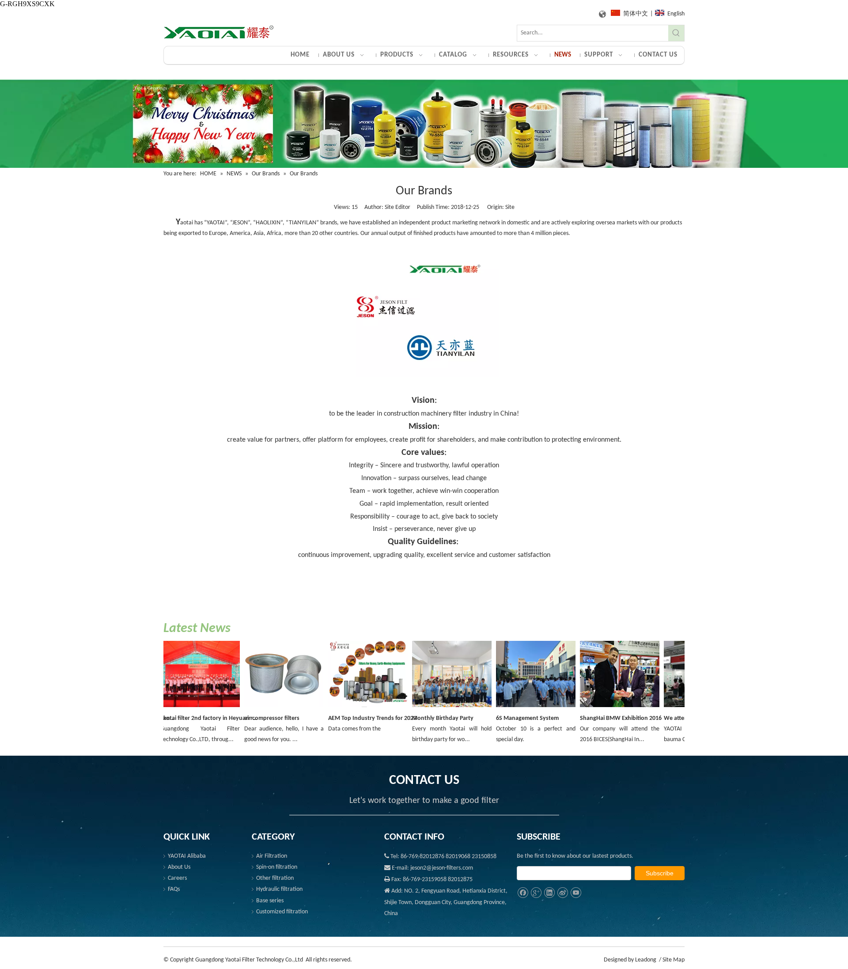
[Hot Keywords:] (676, 33)
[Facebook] (522, 892)
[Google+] (535, 892)
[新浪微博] (562, 892)
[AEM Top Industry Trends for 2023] (358, 707)
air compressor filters (262, 718)
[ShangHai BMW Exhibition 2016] (610, 707)
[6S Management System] (526, 707)
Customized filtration (282, 911)
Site (510, 207)
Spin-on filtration (276, 867)
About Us (179, 867)
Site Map (673, 960)
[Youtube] (575, 892)
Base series (270, 900)
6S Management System (517, 718)
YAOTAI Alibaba (187, 856)
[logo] (218, 32)
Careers (177, 878)
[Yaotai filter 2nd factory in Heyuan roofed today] (190, 707)
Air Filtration (271, 856)
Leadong (645, 960)
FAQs (174, 889)
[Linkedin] (549, 892)
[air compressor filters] (274, 707)
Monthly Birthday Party (433, 718)
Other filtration (275, 878)
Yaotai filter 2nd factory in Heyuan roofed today (200, 718)
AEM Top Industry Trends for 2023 (362, 718)
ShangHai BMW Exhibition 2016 (611, 718)
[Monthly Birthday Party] (442, 707)
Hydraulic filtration (279, 889)
